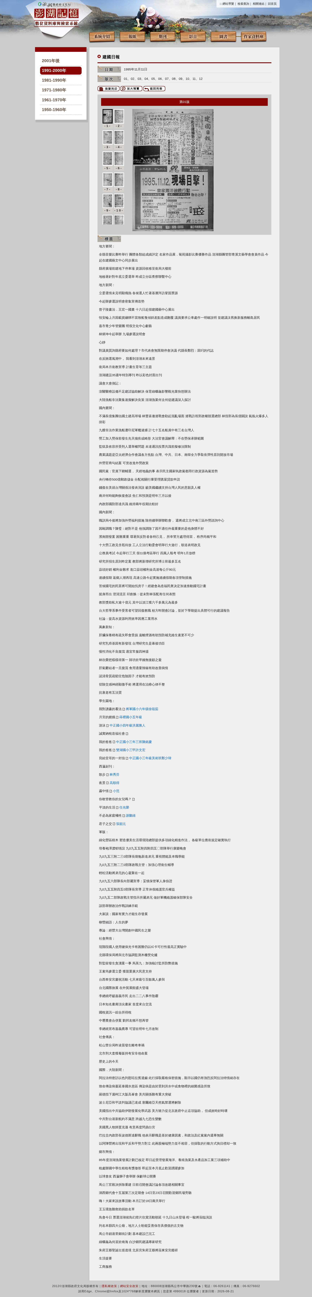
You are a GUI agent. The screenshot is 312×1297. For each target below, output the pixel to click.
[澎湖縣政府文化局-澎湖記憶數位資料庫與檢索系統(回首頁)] (56, 14)
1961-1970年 (54, 100)
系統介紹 (102, 36)
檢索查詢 (243, 3)
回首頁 (272, 3)
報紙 (132, 36)
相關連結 (258, 3)
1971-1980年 (54, 90)
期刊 (163, 36)
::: (221, 3)
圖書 (223, 36)
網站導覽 (228, 3)
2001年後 (51, 61)
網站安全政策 (129, 1286)
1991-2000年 (54, 70)
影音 (193, 36)
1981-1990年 (54, 80)
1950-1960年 (54, 109)
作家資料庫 (254, 36)
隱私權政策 (109, 1286)
